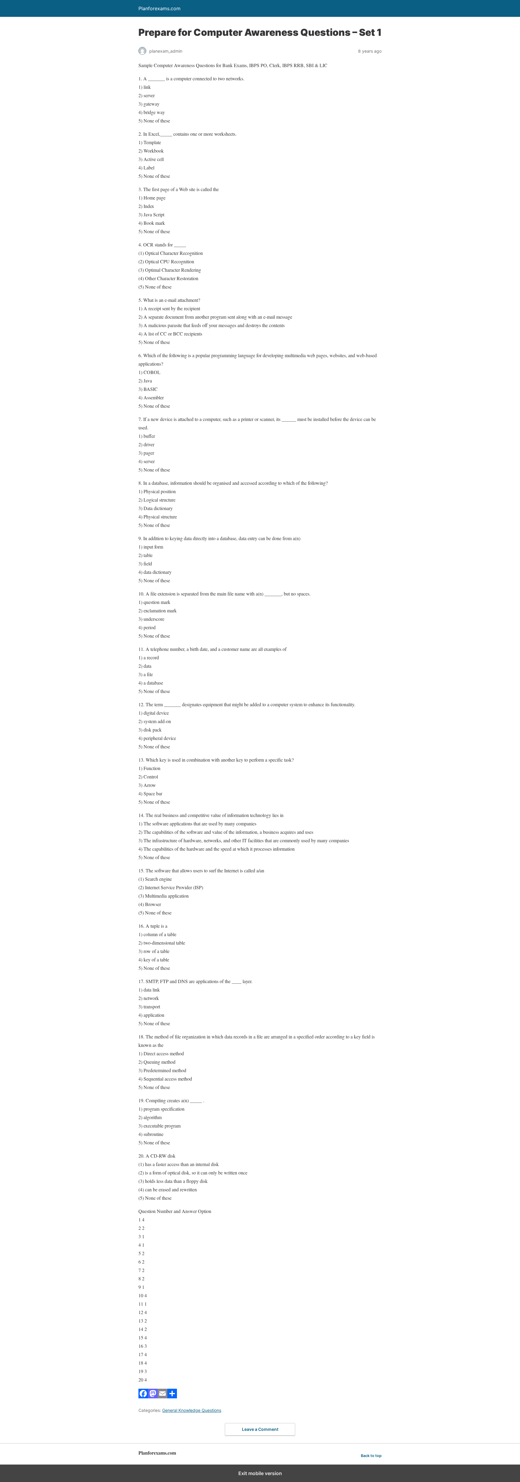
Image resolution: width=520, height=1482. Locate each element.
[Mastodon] (153, 1396)
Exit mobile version (260, 1473)
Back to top (371, 1455)
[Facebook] (143, 1396)
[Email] (162, 1396)
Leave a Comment (260, 1429)
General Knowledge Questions (191, 1410)
